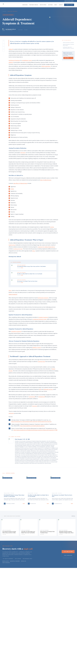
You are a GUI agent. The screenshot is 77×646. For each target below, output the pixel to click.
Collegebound (41, 396)
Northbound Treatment (14, 60)
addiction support (37, 347)
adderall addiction (13, 294)
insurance (34, 406)
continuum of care (18, 249)
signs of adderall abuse (45, 180)
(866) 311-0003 (70, 4)
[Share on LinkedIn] (4, 45)
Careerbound (32, 396)
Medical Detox (5, 561)
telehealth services (48, 389)
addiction (11, 62)
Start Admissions (68, 555)
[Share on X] (4, 42)
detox (33, 251)
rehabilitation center (27, 60)
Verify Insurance (6, 562)
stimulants (23, 152)
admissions (11, 413)
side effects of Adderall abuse (20, 183)
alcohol (52, 227)
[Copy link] (4, 50)
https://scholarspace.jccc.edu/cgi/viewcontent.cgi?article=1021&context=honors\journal (31, 421)
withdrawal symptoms (43, 297)
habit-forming (12, 245)
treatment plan (41, 361)
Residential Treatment (15, 561)
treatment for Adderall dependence (46, 247)
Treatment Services (33, 4)
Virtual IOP (23, 561)
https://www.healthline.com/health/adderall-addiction (32, 425)
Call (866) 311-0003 (68, 551)
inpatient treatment (43, 317)
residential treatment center (40, 319)
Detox (10, 290)
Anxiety (12, 189)
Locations (50, 4)
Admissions (25, 4)
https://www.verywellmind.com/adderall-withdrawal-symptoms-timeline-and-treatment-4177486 (35, 430)
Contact (61, 4)
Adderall (11, 49)
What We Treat (43, 4)
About (55, 4)
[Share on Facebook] (4, 48)
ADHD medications (46, 66)
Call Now (67, 57)
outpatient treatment (16, 331)
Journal (4, 11)
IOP (40, 389)
